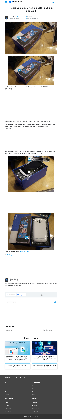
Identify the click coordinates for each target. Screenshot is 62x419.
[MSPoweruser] (15, 2)
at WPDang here (24, 252)
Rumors (7, 405)
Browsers (34, 405)
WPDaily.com (11, 255)
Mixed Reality (36, 411)
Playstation (8, 411)
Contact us (35, 416)
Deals (6, 402)
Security (7, 395)
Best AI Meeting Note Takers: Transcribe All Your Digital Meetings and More (45, 358)
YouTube (20, 377)
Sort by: (45, 330)
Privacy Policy (27, 416)
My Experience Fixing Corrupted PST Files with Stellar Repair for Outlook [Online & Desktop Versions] (17, 358)
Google (34, 392)
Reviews (34, 402)
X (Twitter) (16, 377)
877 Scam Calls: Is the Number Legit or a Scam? (44, 366)
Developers (8, 386)
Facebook (12, 377)
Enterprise (7, 389)
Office (34, 395)
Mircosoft (34, 386)
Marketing (7, 392)
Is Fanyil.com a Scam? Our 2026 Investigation (17, 366)
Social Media (35, 408)
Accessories (8, 408)
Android (34, 389)
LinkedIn (24, 377)
